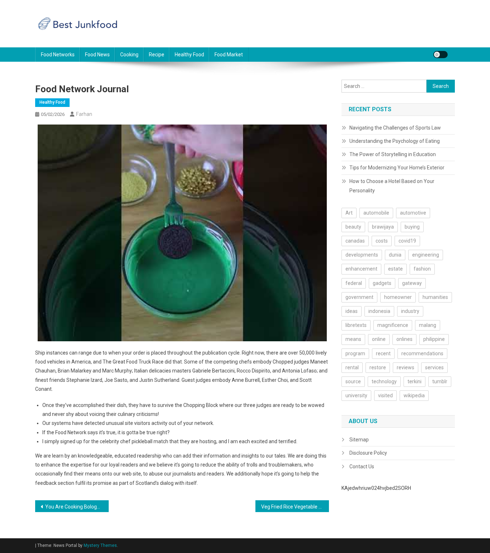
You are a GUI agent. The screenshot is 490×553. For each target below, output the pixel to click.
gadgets (382, 283)
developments (361, 255)
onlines (404, 339)
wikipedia (414, 395)
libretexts (356, 325)
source (353, 381)
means (353, 339)
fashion (422, 269)
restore (377, 367)
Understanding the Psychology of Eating (394, 141)
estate (395, 269)
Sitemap (359, 439)
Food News (97, 54)
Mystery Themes (100, 545)
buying (412, 227)
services (434, 367)
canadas (355, 241)
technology (384, 381)
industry (410, 311)
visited (385, 395)
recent (383, 353)
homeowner (398, 297)
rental (352, 367)
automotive (413, 213)
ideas (351, 311)
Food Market (229, 54)
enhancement (361, 269)
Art (349, 213)
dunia (395, 255)
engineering (425, 255)
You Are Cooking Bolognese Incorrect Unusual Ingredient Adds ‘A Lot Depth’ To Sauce (77, 507)
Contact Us (361, 466)
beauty (353, 227)
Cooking (129, 54)
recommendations (422, 353)
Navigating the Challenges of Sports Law (395, 128)
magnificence (392, 325)
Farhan (84, 114)
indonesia (379, 311)
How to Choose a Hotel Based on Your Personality (391, 185)
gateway (412, 283)
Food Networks (58, 54)
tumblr (439, 381)
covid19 (407, 241)
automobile (376, 213)
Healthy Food (189, 54)
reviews (405, 367)
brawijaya (383, 227)
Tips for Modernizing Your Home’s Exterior (396, 167)
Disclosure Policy (368, 453)
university (356, 395)
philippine (434, 339)
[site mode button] (440, 54)
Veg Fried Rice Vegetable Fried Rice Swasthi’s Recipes (295, 507)
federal (353, 283)
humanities (435, 297)
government (359, 297)
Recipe (156, 54)
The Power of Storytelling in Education (392, 154)
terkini (414, 381)
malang (427, 325)
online (379, 339)
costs (382, 241)
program (355, 353)
